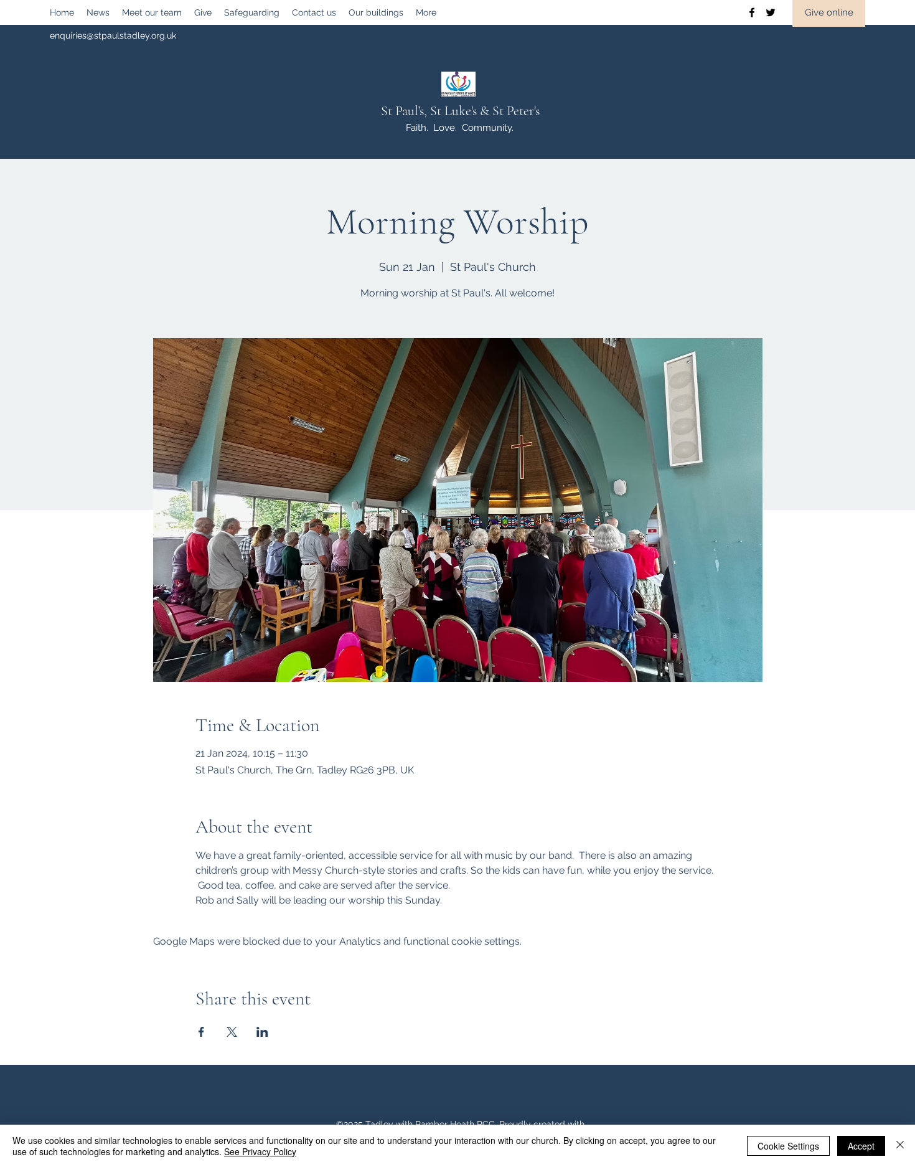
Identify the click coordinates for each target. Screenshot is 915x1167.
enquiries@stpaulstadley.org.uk (113, 35)
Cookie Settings (788, 1146)
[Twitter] (770, 12)
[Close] (900, 1146)
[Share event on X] (232, 1032)
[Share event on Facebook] (201, 1032)
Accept (861, 1146)
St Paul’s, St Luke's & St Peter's (460, 111)
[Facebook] (752, 12)
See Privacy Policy (260, 1151)
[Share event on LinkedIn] (262, 1032)
